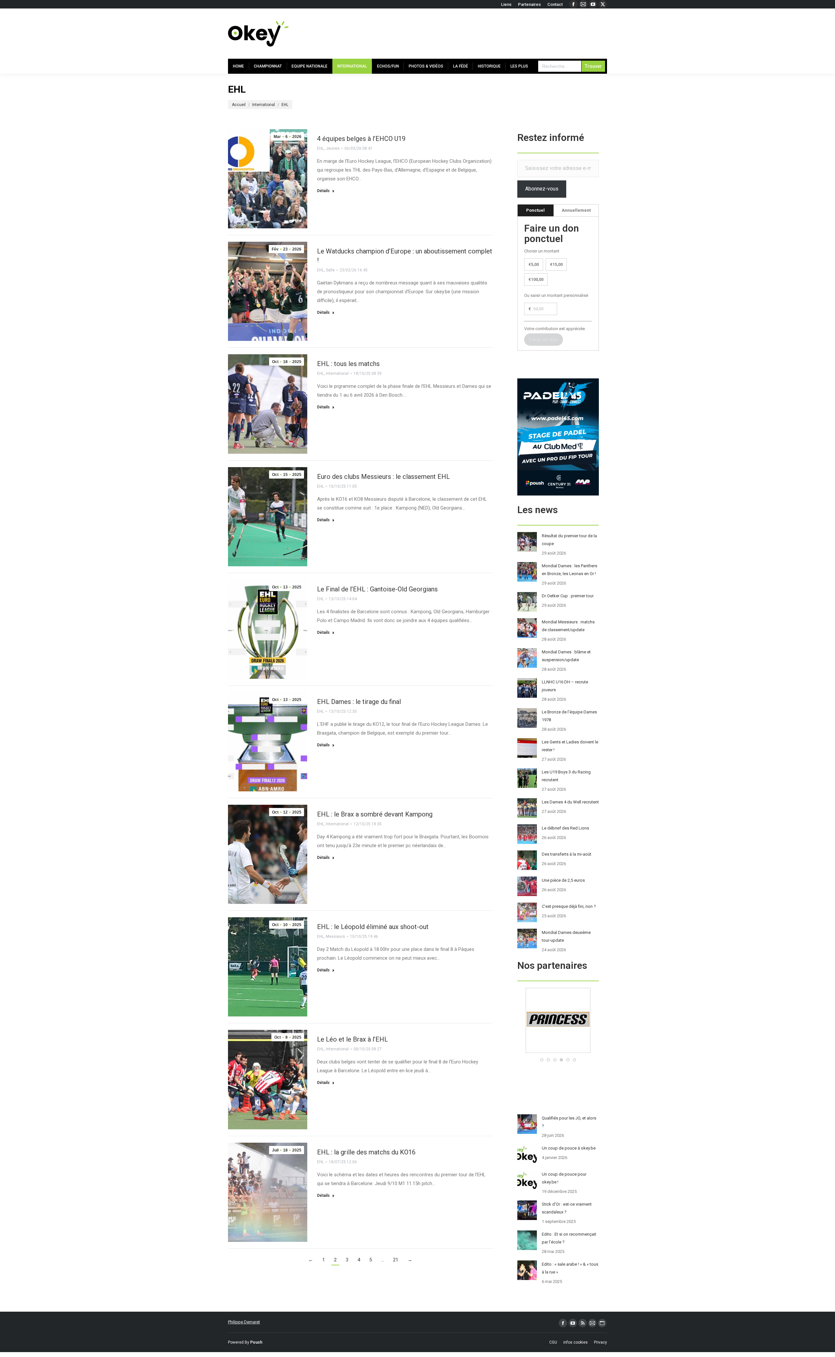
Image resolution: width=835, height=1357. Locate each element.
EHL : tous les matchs (348, 364)
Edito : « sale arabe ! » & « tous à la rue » (570, 1268)
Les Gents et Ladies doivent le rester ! (570, 745)
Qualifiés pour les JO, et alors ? (569, 1122)
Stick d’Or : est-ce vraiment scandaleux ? (567, 1208)
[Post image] (527, 542)
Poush (256, 1342)
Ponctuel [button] (535, 210)
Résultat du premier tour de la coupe (569, 539)
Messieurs (335, 936)
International (337, 373)
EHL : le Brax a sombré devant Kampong (375, 814)
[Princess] (558, 1051)
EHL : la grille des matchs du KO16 (366, 1152)
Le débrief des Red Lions (565, 828)
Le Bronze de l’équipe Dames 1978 (569, 715)
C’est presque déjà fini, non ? (569, 906)
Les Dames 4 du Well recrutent (570, 802)
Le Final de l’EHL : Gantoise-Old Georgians (377, 589)
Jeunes (333, 148)
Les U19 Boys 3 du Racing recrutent (566, 776)
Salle (330, 270)
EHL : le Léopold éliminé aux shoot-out (373, 927)
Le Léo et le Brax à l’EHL (352, 1039)
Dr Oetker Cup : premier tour (568, 595)
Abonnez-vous (541, 189)
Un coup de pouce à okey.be (569, 1148)
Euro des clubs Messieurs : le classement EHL (383, 476)
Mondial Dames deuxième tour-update (566, 936)
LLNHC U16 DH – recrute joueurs (565, 685)
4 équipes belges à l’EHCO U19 (361, 139)
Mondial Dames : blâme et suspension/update (566, 655)
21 (395, 1260)
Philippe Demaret (244, 1321)
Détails (323, 191)
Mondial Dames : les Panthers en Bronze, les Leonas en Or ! (569, 569)
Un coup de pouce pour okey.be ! (564, 1178)
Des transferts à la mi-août (566, 854)
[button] (541, 1059)
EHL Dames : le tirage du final (359, 702)
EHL (320, 148)
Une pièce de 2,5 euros (563, 880)
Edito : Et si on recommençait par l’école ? (569, 1238)
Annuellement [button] (576, 210)
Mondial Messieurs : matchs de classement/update (568, 625)
